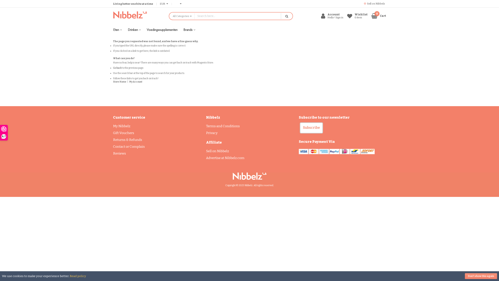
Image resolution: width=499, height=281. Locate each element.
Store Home (119, 81)
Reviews (119, 153)
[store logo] (138, 15)
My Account (135, 81)
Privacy (212, 133)
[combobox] (238, 16)
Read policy (78, 276)
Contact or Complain (129, 147)
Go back (117, 68)
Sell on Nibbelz (217, 151)
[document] (249, 276)
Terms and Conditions (223, 126)
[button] (311, 127)
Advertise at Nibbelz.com (225, 158)
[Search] (287, 16)
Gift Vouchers (123, 133)
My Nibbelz (121, 126)
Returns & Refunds (127, 140)
